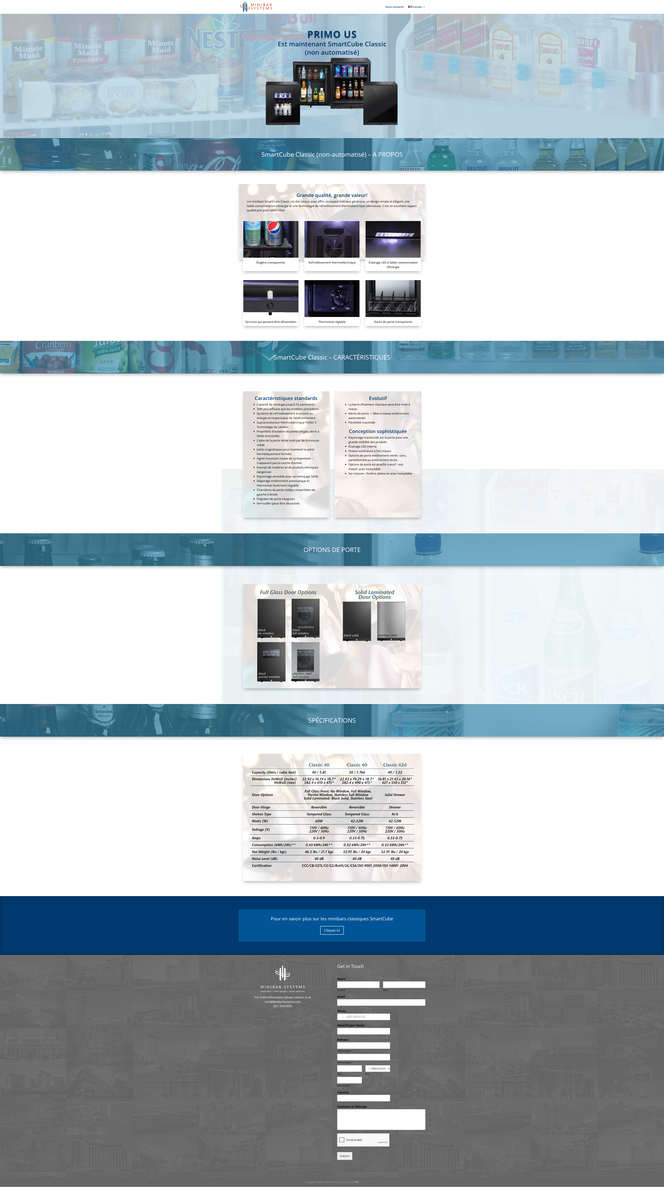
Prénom (341, 990)
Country (344, 1092)
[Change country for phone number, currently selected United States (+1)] (341, 1017)
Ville (339, 1074)
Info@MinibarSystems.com (283, 1002)
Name (342, 979)
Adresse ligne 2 (344, 1062)
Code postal (343, 1085)
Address (343, 1040)
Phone (342, 1011)
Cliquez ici (332, 930)
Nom (385, 990)
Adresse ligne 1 (344, 1051)
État (367, 1074)
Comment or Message (353, 1106)
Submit (344, 1156)
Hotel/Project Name (352, 1025)
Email (342, 997)
